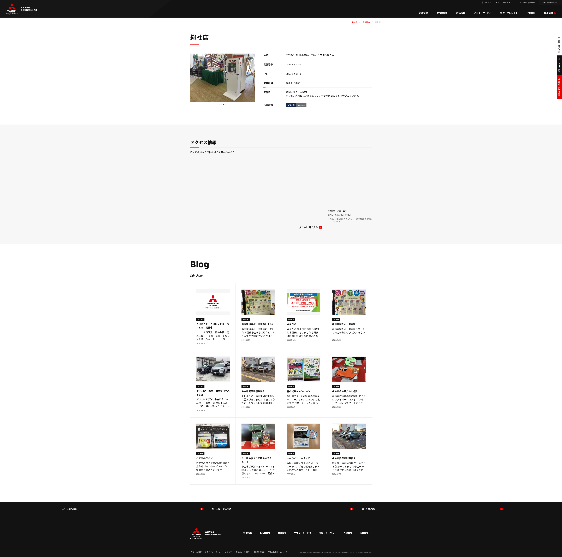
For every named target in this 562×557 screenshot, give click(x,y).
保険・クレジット (509, 12)
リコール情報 (196, 552)
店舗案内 (366, 22)
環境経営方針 (259, 552)
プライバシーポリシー (213, 552)
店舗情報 (460, 12)
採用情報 (548, 12)
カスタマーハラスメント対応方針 (238, 552)
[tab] (219, 104)
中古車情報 (442, 12)
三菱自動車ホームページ (277, 552)
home (354, 22)
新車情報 (423, 12)
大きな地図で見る (308, 227)
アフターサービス (482, 12)
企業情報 (531, 12)
